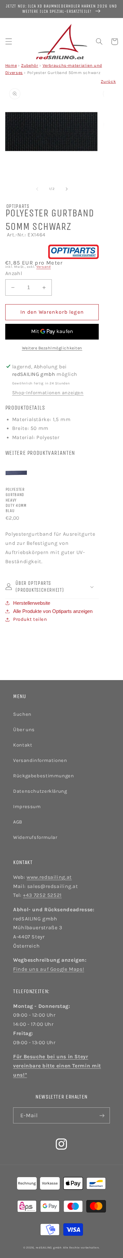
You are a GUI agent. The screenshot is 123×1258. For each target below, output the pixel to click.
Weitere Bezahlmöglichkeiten (52, 347)
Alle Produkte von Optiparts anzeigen (52, 611)
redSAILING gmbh (49, 1247)
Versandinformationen (40, 760)
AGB (17, 822)
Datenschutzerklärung (40, 791)
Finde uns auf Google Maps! (48, 969)
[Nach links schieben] (37, 189)
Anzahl (13, 273)
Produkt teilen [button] (30, 619)
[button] (8, 41)
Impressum (27, 806)
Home (11, 65)
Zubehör (29, 65)
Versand (43, 267)
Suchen (22, 714)
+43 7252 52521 (42, 895)
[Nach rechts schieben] (67, 189)
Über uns (24, 729)
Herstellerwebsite (31, 603)
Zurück (108, 81)
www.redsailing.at (49, 877)
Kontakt (22, 745)
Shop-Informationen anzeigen (48, 393)
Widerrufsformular (35, 837)
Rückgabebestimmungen (43, 776)
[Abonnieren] (102, 1115)
